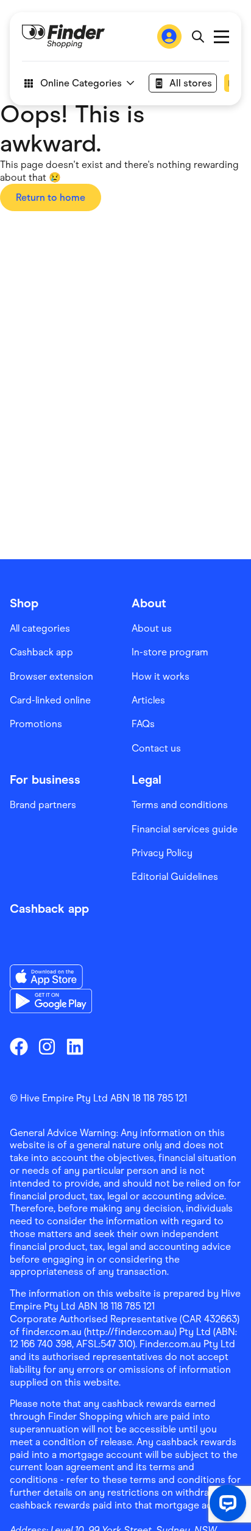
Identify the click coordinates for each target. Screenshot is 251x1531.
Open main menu (221, 36)
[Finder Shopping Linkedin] (75, 1047)
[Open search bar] (197, 36)
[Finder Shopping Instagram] (47, 1047)
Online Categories (81, 83)
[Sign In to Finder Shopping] (169, 36)
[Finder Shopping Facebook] (19, 1047)
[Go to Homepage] (63, 36)
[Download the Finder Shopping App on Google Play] (51, 1001)
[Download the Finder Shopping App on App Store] (51, 976)
